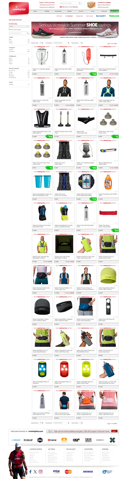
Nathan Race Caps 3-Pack (106, 132)
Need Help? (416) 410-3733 (47, 5)
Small (10, 58)
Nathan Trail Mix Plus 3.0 (106, 351)
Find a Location (51, 452)
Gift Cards (59, 16)
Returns (31, 458)
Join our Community (89, 458)
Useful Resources (106, 460)
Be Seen (11, 74)
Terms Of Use (32, 460)
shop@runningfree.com (86, 477)
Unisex (10, 41)
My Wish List (69, 455)
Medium (11, 60)
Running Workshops (52, 458)
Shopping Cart (69, 460)
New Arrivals (12, 70)
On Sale (11, 72)
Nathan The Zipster (105, 226)
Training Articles (106, 457)
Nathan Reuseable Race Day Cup (42, 194)
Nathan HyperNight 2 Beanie (107, 288)
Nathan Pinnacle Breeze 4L (85, 288)
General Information (34, 452)
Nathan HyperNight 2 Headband (63, 320)
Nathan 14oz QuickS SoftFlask (41, 413)
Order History (69, 453)
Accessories (11, 51)
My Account (89, 16)
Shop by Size (79, 16)
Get (69, 16)
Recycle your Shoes (52, 457)
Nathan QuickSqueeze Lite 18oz (42, 226)
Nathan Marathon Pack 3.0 (40, 351)
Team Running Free (88, 452)
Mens (10, 39)
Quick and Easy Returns (104, 5)
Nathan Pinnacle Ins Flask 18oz (85, 257)
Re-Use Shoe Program (89, 455)
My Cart (65, 7)
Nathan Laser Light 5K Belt (62, 257)
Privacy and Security (34, 462)
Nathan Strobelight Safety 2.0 (85, 382)
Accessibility (87, 460)
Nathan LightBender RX (105, 163)
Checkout (75, 7)
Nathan (11, 26)
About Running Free (52, 453)
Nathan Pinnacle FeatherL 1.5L (63, 288)
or (47, 2)
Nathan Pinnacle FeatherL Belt (41, 288)
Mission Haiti (87, 457)
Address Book (69, 458)
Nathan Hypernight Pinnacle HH (63, 351)
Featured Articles (106, 458)
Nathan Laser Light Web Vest (41, 257)
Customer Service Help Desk (47, 7)
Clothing (11, 49)
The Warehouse (12, 77)
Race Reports (105, 453)
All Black (11, 84)
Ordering (31, 455)
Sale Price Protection (103, 7)
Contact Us (32, 453)
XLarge (10, 63)
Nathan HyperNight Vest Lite (107, 101)
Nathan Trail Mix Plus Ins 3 (106, 257)
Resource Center (106, 452)
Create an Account (70, 452)
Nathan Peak (82, 132)
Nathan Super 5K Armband (84, 194)
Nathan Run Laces (60, 163)
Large (10, 61)
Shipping (31, 457)
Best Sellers (11, 75)
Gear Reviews (105, 455)
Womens (11, 42)
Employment (51, 455)
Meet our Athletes (88, 453)
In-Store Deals (51, 460)
